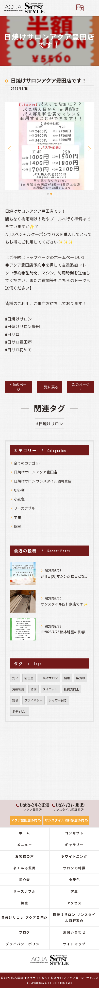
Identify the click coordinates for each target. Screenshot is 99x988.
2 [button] (51, 194)
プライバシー (33, 700)
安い (15, 678)
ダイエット (50, 689)
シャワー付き (58, 700)
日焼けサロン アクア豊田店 (35, 471)
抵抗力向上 (71, 689)
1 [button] (48, 194)
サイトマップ (74, 943)
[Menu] (91, 7)
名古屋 (29, 678)
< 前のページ (18, 387)
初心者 (19, 490)
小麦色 (19, 498)
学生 (17, 517)
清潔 (33, 689)
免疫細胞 (18, 689)
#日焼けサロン (49, 423)
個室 (17, 526)
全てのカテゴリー (28, 463)
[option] (49, 146)
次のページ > (81, 387)
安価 (15, 700)
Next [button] (89, 148)
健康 (67, 678)
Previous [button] (10, 148)
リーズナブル (24, 508)
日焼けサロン (49, 678)
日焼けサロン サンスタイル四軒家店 (43, 480)
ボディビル (19, 711)
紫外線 (80, 678)
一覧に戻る (49, 386)
